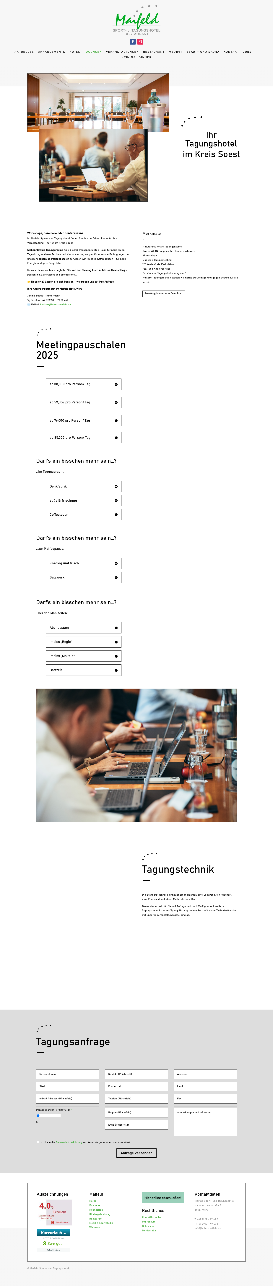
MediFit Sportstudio (101, 1223)
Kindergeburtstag (99, 1214)
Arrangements (51, 51)
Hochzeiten (96, 1210)
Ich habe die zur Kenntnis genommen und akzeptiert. (86, 1142)
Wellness (94, 1227)
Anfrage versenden (136, 1153)
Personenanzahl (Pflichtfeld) (54, 1110)
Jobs (247, 51)
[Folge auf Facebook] (133, 42)
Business (94, 1205)
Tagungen (93, 51)
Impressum (148, 1221)
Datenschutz (149, 1226)
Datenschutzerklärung (69, 1142)
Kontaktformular (151, 1217)
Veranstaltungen (122, 51)
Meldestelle (149, 1230)
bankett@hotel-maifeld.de (55, 304)
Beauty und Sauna (203, 51)
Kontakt (231, 51)
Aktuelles (24, 51)
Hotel (74, 51)
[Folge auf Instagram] (140, 42)
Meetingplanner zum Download (163, 293)
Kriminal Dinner (137, 57)
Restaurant (154, 51)
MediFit (175, 51)
